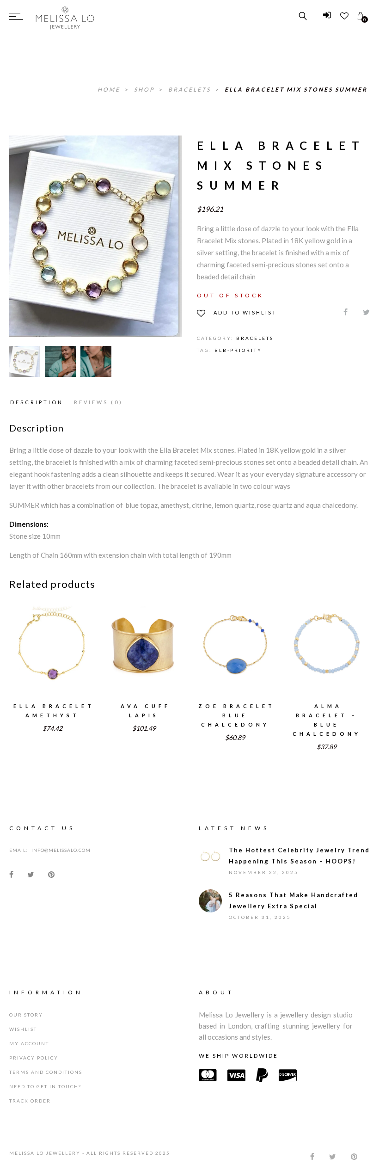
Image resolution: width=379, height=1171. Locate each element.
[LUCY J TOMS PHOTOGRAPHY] (60, 361)
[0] (360, 16)
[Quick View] (73, 639)
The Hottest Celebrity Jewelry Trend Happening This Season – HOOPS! (299, 855)
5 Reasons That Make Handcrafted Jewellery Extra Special (293, 900)
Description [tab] (36, 402)
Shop (145, 89)
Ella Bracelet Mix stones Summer (296, 89)
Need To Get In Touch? (45, 1086)
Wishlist (23, 1029)
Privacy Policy (33, 1057)
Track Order (30, 1100)
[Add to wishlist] (31, 638)
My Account (29, 1043)
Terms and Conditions (45, 1072)
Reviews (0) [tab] (98, 402)
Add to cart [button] (52, 657)
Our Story (26, 1014)
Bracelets (190, 89)
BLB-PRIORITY (238, 350)
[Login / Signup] (327, 16)
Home (110, 89)
